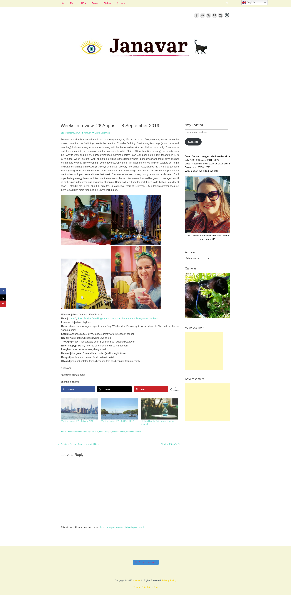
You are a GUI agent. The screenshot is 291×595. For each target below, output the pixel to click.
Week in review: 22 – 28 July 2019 (77, 421)
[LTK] (226, 18)
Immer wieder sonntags (80, 431)
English (250, 2)
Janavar (87, 133)
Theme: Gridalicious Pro (145, 587)
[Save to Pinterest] (3, 304)
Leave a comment (102, 133)
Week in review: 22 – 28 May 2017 (117, 421)
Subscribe (193, 141)
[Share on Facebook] (3, 291)
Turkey (107, 3)
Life (62, 3)
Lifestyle (107, 431)
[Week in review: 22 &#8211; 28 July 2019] (79, 409)
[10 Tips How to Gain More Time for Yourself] (159, 409)
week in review (118, 431)
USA (83, 3)
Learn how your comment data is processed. (122, 527)
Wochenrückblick (133, 431)
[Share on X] (3, 297)
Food (72, 3)
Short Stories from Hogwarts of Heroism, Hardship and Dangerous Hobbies (117, 318)
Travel (95, 3)
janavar (95, 431)
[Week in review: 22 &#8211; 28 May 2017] (119, 409)
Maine (72, 318)
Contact (121, 3)
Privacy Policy (169, 580)
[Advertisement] (145, 94)
